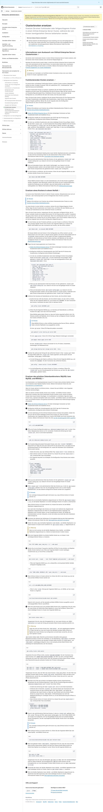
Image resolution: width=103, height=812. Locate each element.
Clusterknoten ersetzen (16, 11)
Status (56, 801)
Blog (77, 801)
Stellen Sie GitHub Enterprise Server (37, 113)
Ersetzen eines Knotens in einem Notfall (42, 190)
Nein (35, 790)
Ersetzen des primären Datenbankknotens (38, 109)
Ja (28, 790)
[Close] (99, 2)
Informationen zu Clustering (36, 45)
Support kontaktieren (57, 792)
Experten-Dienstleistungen (69, 801)
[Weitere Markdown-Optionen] (96, 27)
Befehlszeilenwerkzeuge (65, 185)
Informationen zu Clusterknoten (34, 385)
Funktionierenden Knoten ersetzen (40, 80)
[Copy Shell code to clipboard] (74, 422)
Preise (60, 801)
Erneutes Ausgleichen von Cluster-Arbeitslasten (38, 67)
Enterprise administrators (10, 15)
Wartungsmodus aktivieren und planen (59, 520)
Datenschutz (51, 801)
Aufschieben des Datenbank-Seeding (54, 156)
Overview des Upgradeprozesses (40, 18)
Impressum (38, 801)
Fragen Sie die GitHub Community (60, 790)
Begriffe (45, 801)
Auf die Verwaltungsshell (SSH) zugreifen (64, 418)
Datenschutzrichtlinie (30, 793)
